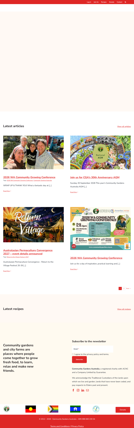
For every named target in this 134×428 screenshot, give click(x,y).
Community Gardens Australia (43, 180)
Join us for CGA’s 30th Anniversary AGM (100, 150)
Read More (6, 191)
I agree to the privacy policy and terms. (91, 354)
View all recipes (124, 309)
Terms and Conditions (60, 426)
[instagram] (78, 390)
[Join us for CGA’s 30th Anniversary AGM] (100, 152)
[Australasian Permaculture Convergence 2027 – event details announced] (33, 224)
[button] (125, 2)
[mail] (87, 390)
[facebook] (73, 390)
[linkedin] (82, 390)
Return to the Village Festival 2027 (18, 257)
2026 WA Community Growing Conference (33, 150)
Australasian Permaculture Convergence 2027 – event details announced (33, 221)
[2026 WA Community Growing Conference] (33, 152)
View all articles (124, 126)
